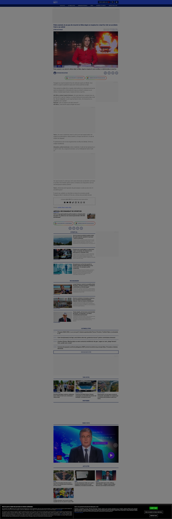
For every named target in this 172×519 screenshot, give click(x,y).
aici (60, 513)
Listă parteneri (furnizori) (78, 512)
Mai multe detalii (59, 509)
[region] (86, 512)
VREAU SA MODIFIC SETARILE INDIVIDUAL (153, 512)
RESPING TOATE (153, 515)
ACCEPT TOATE (153, 508)
